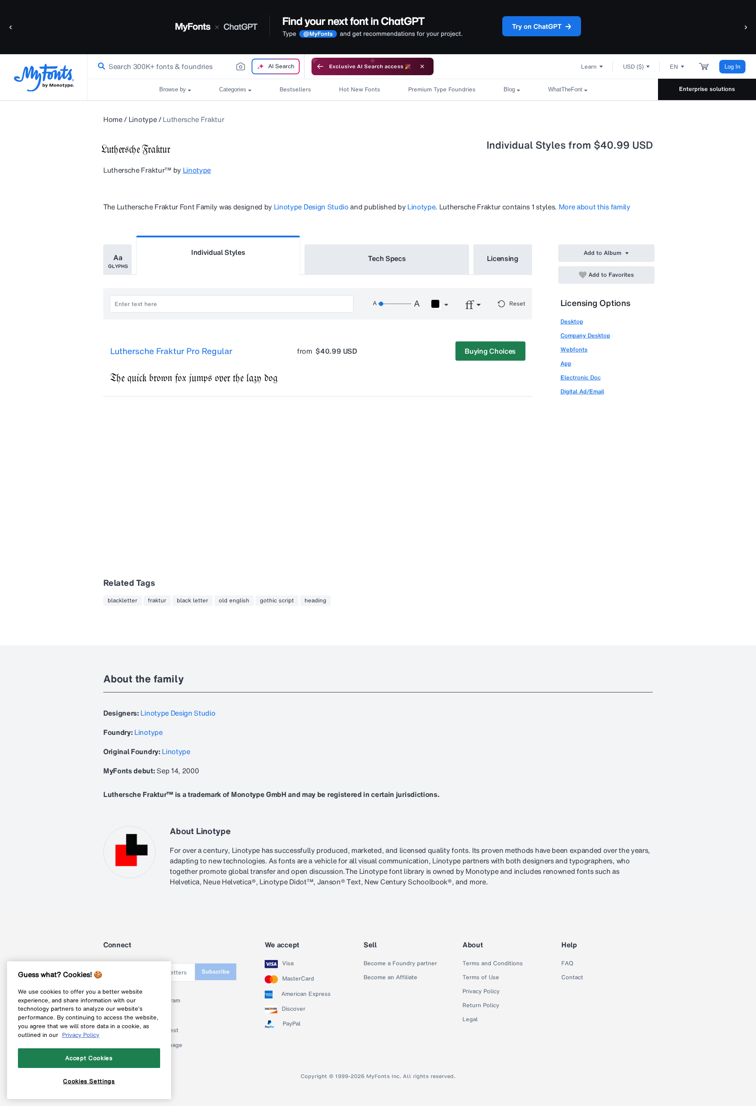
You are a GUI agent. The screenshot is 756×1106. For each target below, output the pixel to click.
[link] (99, 66)
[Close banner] (422, 66)
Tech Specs (387, 258)
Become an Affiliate (390, 977)
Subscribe (216, 971)
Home (112, 119)
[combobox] (196, 66)
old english (234, 600)
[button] (11, 27)
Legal (470, 1019)
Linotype (143, 119)
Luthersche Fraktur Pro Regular (171, 351)
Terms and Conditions (492, 963)
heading (315, 600)
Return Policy (480, 1005)
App (565, 363)
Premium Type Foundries (442, 89)
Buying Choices (490, 351)
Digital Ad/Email (582, 391)
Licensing (502, 258)
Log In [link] (732, 66)
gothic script (277, 600)
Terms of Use (480, 977)
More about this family (594, 207)
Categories (232, 89)
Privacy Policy (481, 991)
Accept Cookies (88, 1058)
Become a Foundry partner (400, 963)
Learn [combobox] (589, 67)
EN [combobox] (674, 67)
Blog (509, 89)
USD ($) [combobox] (633, 67)
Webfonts (574, 349)
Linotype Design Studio (311, 207)
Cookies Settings (89, 1081)
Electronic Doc (580, 377)
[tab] (117, 259)
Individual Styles (218, 252)
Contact (572, 977)
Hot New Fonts (359, 89)
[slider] (394, 303)
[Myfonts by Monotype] (44, 77)
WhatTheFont (565, 89)
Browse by (172, 89)
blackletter (122, 600)
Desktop (571, 321)
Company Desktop (585, 335)
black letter (192, 600)
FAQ (567, 963)
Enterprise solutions (707, 89)
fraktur (157, 600)
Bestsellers (295, 89)
